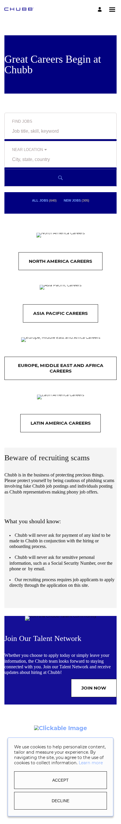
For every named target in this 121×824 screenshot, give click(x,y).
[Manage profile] (100, 9)
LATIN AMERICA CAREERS (61, 423)
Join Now (93, 688)
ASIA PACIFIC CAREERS (60, 313)
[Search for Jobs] (60, 177)
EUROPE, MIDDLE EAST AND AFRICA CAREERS (60, 368)
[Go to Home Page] (19, 9)
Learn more (91, 762)
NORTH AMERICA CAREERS (60, 261)
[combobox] (60, 131)
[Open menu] (112, 9)
